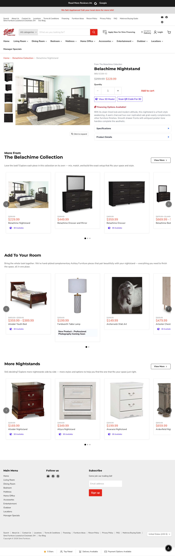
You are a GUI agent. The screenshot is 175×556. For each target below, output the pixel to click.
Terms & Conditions (51, 19)
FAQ (115, 19)
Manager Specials (12, 49)
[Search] (93, 32)
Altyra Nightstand (66, 429)
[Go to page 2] (87, 238)
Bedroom (55, 41)
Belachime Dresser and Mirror (72, 223)
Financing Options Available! (111, 107)
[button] (8, 67)
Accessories (105, 41)
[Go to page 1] (85, 238)
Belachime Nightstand (19, 223)
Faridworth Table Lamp (68, 324)
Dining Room (38, 41)
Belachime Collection (22, 58)
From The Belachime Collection (108, 64)
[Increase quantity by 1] (118, 91)
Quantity (98, 84)
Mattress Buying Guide (129, 19)
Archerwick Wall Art (117, 324)
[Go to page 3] (90, 238)
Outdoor (141, 41)
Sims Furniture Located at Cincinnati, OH (19, 21)
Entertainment (124, 41)
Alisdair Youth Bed (17, 324)
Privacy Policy (105, 19)
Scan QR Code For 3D (129, 99)
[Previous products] (6, 204)
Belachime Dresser (116, 223)
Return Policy (92, 19)
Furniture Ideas (78, 19)
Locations (37, 19)
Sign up (95, 492)
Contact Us (26, 19)
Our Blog (42, 21)
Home (6, 41)
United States (158, 534)
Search (6, 19)
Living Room (20, 41)
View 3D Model (106, 99)
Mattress (70, 41)
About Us (15, 19)
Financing (65, 19)
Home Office (87, 41)
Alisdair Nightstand (17, 429)
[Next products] (169, 204)
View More (159, 160)
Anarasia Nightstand (117, 429)
